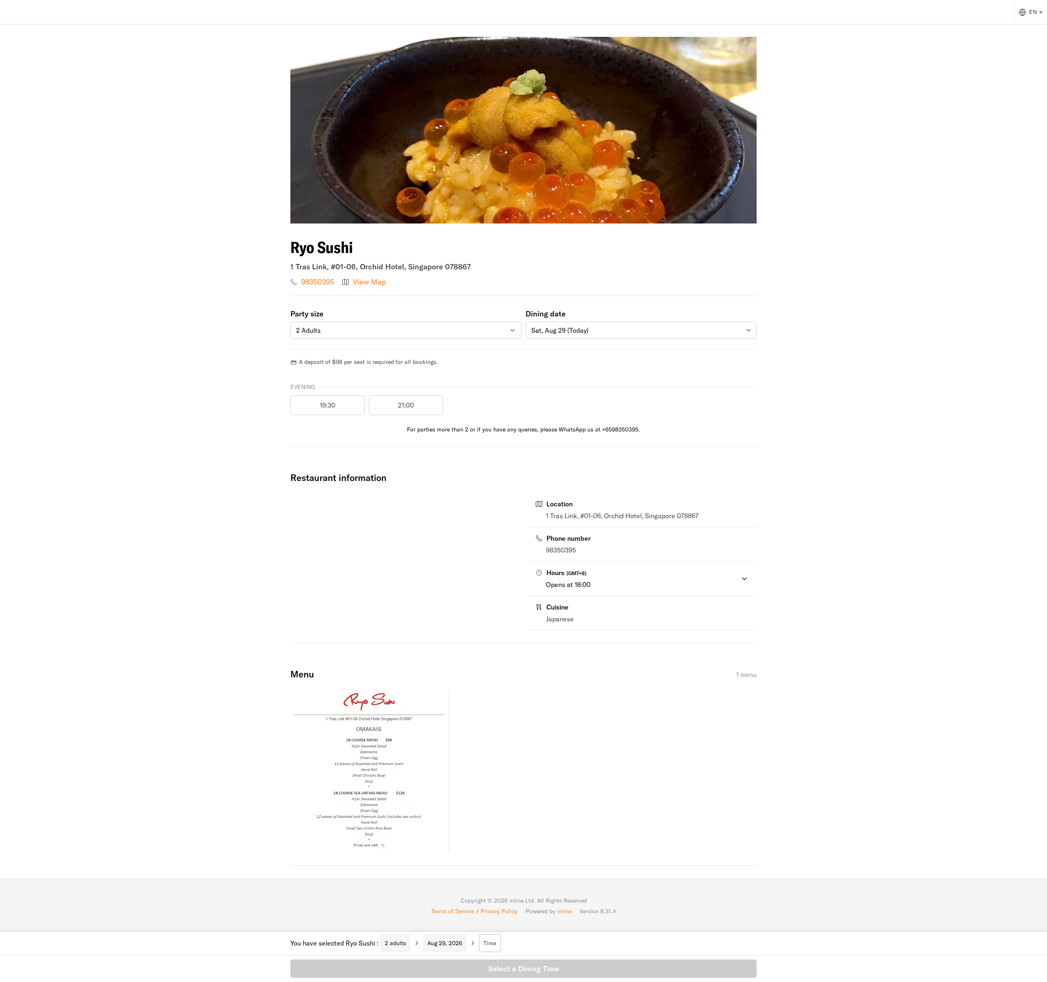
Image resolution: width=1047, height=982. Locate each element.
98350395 (317, 282)
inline (564, 911)
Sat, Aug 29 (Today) (560, 330)
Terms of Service (452, 911)
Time (489, 943)
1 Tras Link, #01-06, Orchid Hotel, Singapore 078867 (622, 516)
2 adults (395, 943)
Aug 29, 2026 (444, 943)
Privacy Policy (499, 911)
